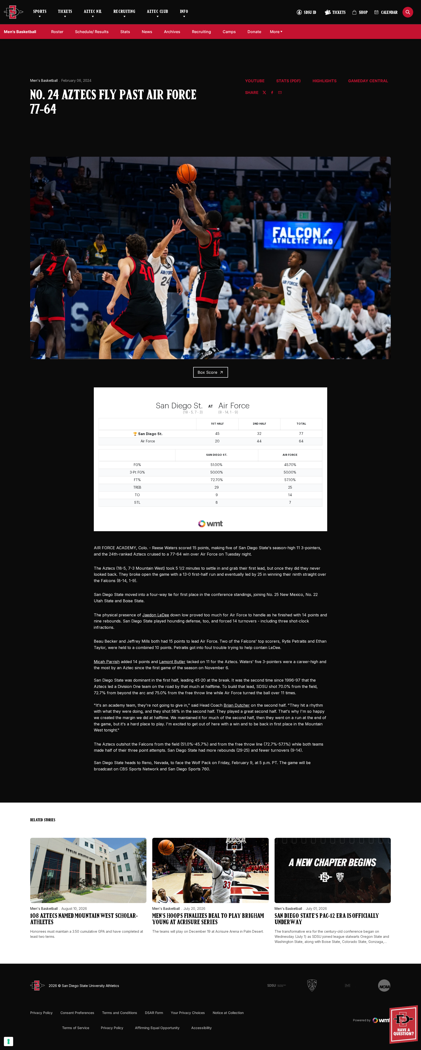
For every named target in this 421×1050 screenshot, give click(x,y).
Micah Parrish (107, 661)
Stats (125, 31)
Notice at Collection (228, 1013)
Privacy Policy (41, 1013)
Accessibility (201, 1027)
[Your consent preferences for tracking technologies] (8, 1041)
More (274, 31)
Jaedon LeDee (155, 614)
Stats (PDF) (288, 81)
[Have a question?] (404, 1024)
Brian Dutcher (237, 705)
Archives (172, 31)
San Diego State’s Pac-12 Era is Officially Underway (327, 919)
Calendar (389, 13)
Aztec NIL (93, 12)
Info (184, 12)
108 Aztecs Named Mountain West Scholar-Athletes (84, 919)
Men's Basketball (44, 80)
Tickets (65, 12)
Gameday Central (368, 81)
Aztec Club (157, 12)
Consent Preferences (77, 1013)
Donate (255, 31)
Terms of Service (75, 1027)
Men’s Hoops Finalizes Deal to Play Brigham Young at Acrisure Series (208, 919)
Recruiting (124, 12)
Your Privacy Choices (188, 1013)
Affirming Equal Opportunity (157, 1028)
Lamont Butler (172, 661)
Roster (57, 31)
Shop (360, 14)
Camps (230, 31)
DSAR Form (154, 1013)
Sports (39, 12)
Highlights (324, 81)
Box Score (207, 372)
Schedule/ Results (92, 31)
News (147, 31)
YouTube (255, 81)
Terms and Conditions (119, 1013)
